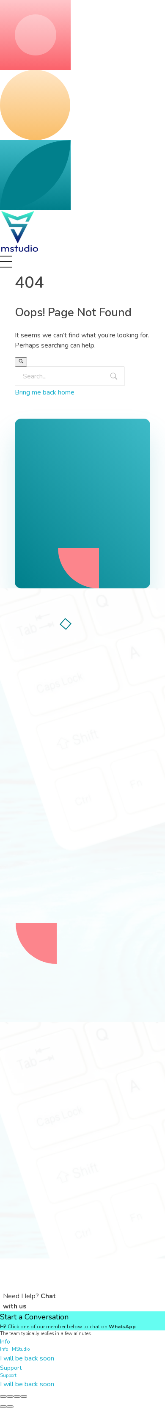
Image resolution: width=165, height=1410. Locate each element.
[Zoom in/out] (23, 1396)
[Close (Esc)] (3, 1396)
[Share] (10, 1396)
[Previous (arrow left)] (3, 1406)
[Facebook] (25, 781)
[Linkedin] (95, 781)
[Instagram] (71, 781)
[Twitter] (48, 781)
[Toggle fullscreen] (17, 1396)
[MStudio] (20, 231)
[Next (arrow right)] (10, 1406)
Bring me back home (44, 392)
